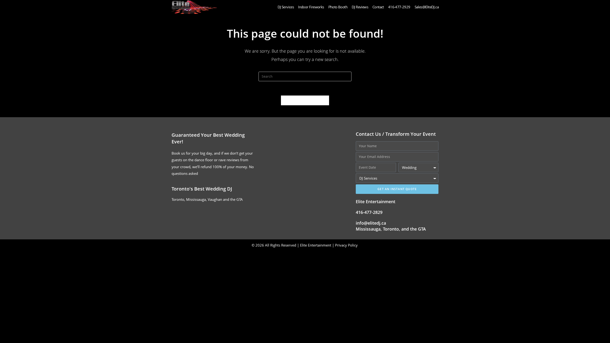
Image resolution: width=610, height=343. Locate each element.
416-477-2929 (399, 7)
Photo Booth (337, 7)
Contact (378, 7)
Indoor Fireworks (311, 7)
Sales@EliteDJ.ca (427, 7)
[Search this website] (305, 76)
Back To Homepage (305, 100)
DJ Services (286, 7)
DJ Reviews (360, 7)
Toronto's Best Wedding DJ (202, 189)
